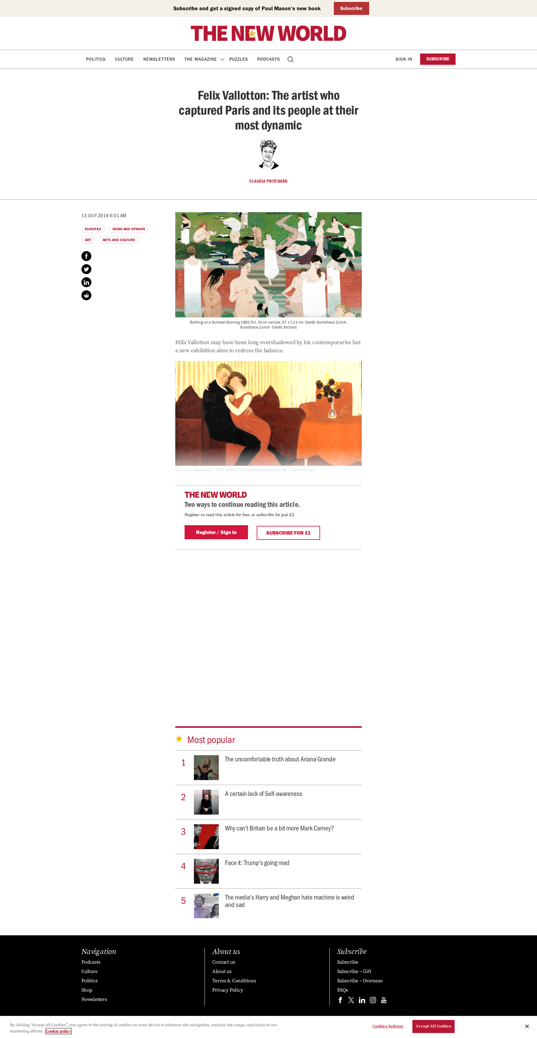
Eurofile (93, 229)
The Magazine (201, 59)
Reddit (86, 295)
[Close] (527, 1026)
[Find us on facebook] (340, 1001)
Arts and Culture (119, 240)
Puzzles (238, 59)
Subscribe (351, 8)
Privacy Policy (227, 990)
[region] (268, 1027)
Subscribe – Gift (354, 971)
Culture (124, 59)
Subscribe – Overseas (360, 981)
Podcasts (268, 59)
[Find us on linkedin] (362, 1001)
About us (221, 971)
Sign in (404, 59)
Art (88, 240)
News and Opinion (128, 229)
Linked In (86, 282)
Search (291, 59)
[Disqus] (268, 627)
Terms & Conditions (234, 981)
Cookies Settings (388, 1026)
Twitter (86, 269)
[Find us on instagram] (373, 1001)
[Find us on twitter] (351, 1001)
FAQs (342, 990)
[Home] (268, 33)
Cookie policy (58, 1031)
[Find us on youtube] (384, 1001)
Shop (86, 990)
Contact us (223, 962)
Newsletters (159, 59)
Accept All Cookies (433, 1026)
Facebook (86, 256)
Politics (96, 59)
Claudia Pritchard (268, 181)
